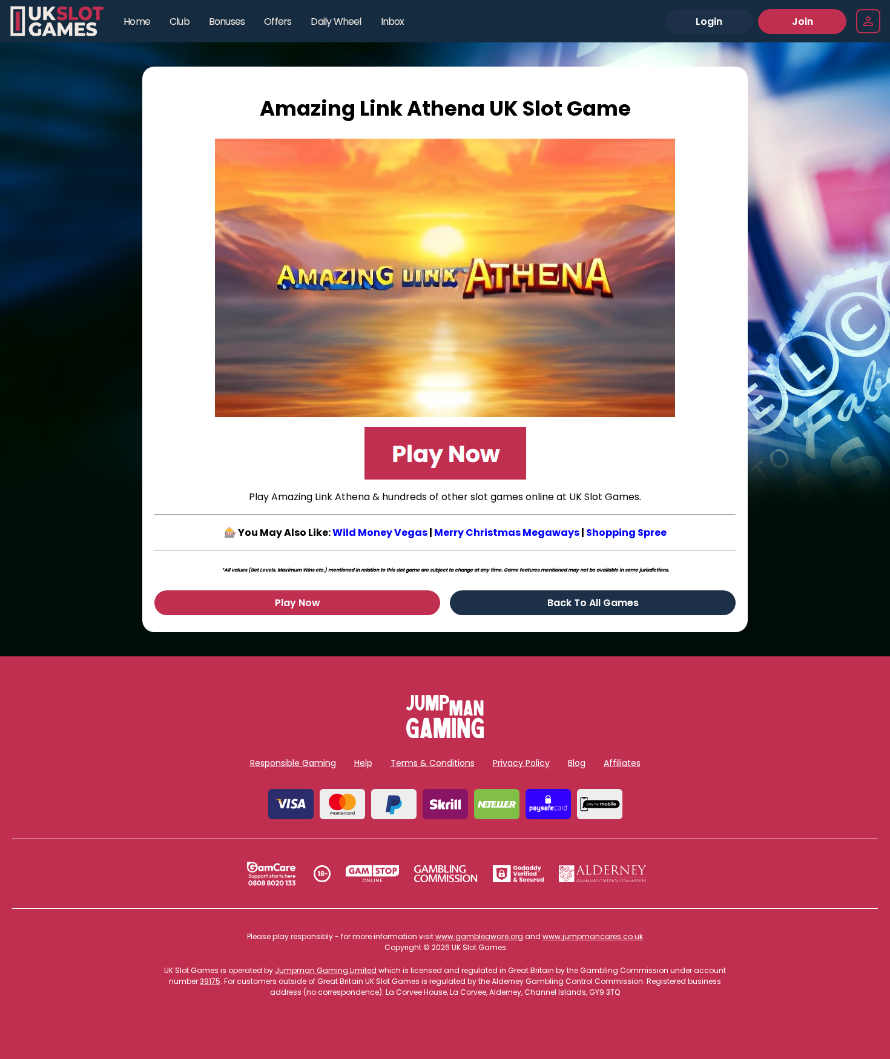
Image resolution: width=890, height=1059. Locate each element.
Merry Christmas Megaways (506, 532)
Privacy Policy (521, 763)
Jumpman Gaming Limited (326, 970)
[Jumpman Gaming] (445, 735)
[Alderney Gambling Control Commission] (603, 873)
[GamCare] (271, 874)
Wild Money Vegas (379, 532)
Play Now (297, 603)
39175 (210, 981)
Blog (576, 763)
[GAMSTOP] (373, 873)
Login (709, 21)
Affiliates (622, 763)
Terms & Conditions (433, 763)
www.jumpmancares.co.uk (592, 936)
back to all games (593, 603)
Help (363, 763)
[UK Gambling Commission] (445, 873)
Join (802, 21)
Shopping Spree (626, 532)
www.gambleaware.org (479, 936)
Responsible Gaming (293, 763)
